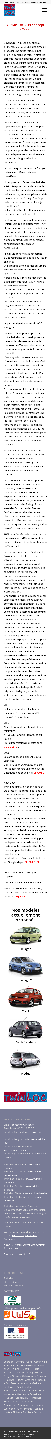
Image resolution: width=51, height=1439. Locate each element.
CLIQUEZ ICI (11, 746)
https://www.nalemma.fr (17, 1254)
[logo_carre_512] (21, 10)
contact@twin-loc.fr (23, 1124)
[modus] (25, 1059)
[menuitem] (43, 10)
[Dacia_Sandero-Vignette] (25, 1028)
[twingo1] (25, 934)
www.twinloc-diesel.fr (35, 1193)
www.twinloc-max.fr (15, 1150)
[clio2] (25, 997)
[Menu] (43, 10)
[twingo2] (25, 966)
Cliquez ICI (21, 896)
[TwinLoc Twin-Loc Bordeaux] (25, 1097)
